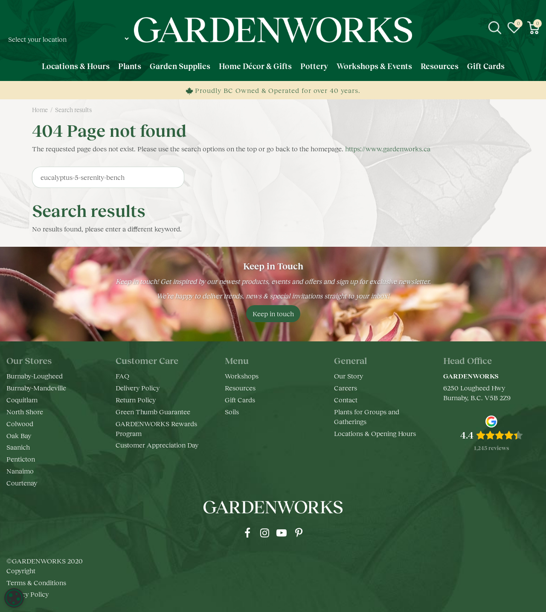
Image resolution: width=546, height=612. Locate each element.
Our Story (348, 376)
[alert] (14, 598)
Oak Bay (18, 435)
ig (264, 532)
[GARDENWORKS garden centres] (273, 30)
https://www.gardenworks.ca (387, 148)
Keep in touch (273, 313)
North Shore (24, 411)
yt (281, 532)
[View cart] (533, 27)
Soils (232, 411)
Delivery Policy (138, 388)
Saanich (18, 447)
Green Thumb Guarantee (153, 411)
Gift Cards (240, 399)
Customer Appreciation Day (157, 445)
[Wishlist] (514, 27)
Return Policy (136, 399)
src (494, 27)
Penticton (20, 459)
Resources (240, 388)
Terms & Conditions (36, 582)
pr (298, 532)
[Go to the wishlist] (514, 27)
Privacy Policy (27, 594)
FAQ (122, 376)
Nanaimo (20, 471)
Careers (345, 388)
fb (247, 532)
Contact (345, 399)
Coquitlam (22, 399)
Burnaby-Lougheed (34, 376)
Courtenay (21, 483)
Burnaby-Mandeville (36, 388)
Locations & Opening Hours (375, 433)
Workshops (241, 376)
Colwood (19, 423)
